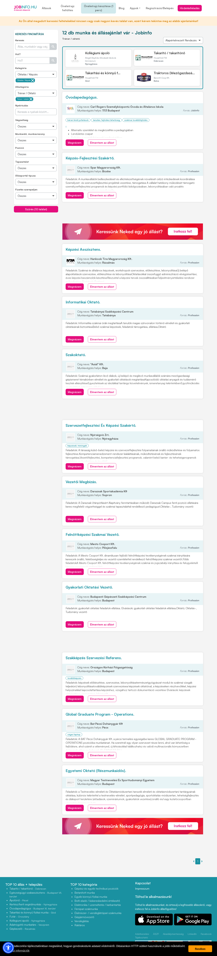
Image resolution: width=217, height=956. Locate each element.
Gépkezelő (22, 928)
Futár (19, 916)
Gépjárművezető (84, 917)
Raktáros (79, 925)
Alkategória (22, 86)
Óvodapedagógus (32, 908)
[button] (8, 948)
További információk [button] (17, 950)
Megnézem (75, 142)
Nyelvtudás (21, 105)
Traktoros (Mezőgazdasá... (174, 73)
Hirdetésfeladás (190, 8)
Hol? (18, 54)
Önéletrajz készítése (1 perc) (98, 8)
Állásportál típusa (25, 175)
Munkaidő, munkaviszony (30, 133)
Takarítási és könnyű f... (102, 73)
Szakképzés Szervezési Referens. (94, 657)
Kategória (20, 68)
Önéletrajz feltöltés (67, 8)
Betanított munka (84, 892)
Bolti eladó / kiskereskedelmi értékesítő (97, 900)
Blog (121, 8)
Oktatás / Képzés (24, 80)
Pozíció (19, 147)
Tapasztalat (22, 161)
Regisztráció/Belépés (160, 8)
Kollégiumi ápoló (97, 53)
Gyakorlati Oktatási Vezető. (89, 587)
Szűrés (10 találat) (36, 209)
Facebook (206, 933)
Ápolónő (18, 900)
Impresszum (142, 888)
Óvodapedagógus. (82, 97)
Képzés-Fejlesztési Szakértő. (90, 158)
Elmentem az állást (102, 142)
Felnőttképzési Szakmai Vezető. (92, 534)
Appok (134, 8)
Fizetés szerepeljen (26, 189)
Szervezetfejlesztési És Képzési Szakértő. (101, 425)
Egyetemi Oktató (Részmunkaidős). (96, 770)
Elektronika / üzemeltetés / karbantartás (97, 905)
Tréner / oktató (23, 99)
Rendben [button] (200, 948)
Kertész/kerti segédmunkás (33, 904)
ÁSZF (156, 933)
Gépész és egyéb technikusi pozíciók (96, 888)
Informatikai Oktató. (83, 302)
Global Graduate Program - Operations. (100, 714)
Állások (46, 8)
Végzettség (21, 120)
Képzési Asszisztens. (83, 249)
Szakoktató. (76, 354)
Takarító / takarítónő (169, 53)
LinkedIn (192, 933)
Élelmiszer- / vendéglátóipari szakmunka (97, 913)
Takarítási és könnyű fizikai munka (32, 912)
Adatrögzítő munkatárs (29, 924)
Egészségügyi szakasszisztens (35, 894)
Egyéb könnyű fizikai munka (90, 896)
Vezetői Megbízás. (81, 481)
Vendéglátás (81, 921)
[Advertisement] (39, 236)
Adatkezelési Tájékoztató (142, 935)
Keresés (19, 40)
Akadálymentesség (173, 933)
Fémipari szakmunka (86, 909)
